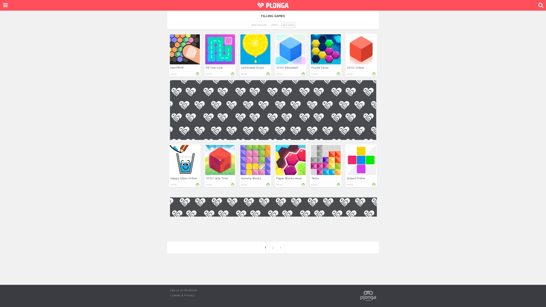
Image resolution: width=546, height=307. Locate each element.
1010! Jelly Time (217, 178)
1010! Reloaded (287, 67)
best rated (288, 25)
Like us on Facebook (183, 290)
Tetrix (315, 178)
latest (274, 25)
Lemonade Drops (252, 67)
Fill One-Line (214, 67)
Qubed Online (356, 178)
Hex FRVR (177, 67)
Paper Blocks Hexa (289, 178)
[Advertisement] (273, 170)
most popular (258, 25)
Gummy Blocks (251, 178)
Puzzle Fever (320, 67)
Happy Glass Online (183, 178)
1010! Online (355, 67)
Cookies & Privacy (182, 295)
